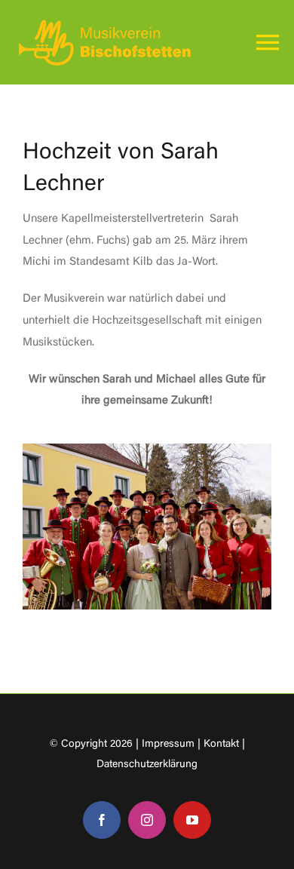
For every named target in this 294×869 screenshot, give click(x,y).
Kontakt (221, 744)
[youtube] (192, 820)
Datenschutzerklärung (147, 765)
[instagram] (147, 820)
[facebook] (102, 820)
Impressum (168, 744)
